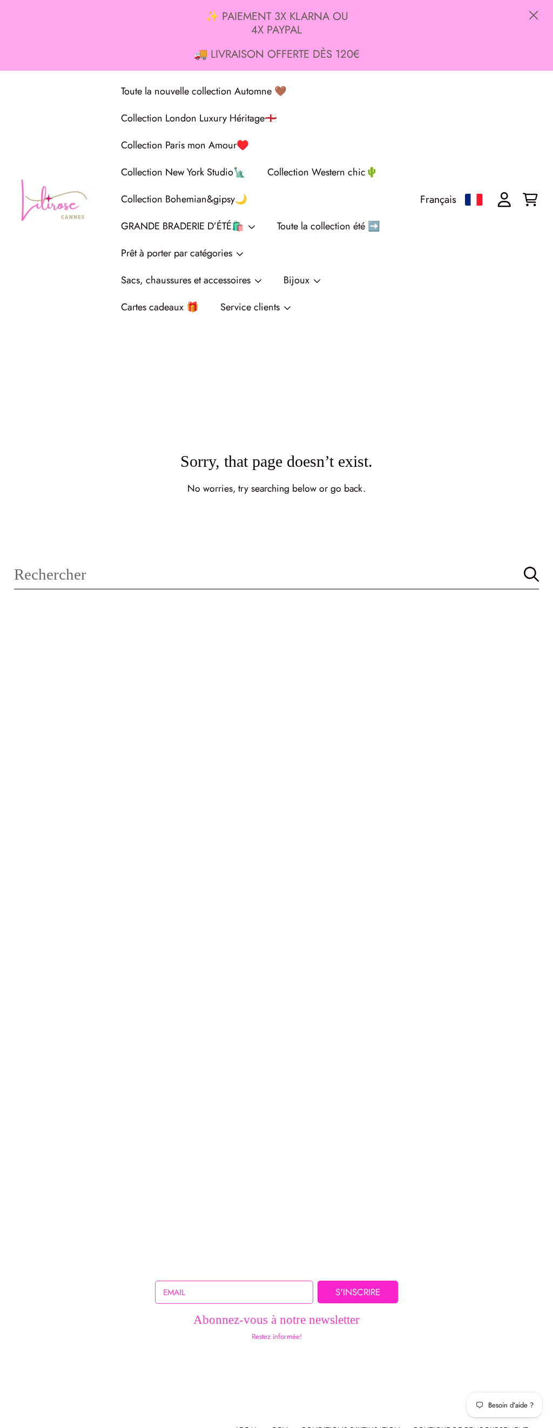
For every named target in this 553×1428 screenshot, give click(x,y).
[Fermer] (533, 15)
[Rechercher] (531, 574)
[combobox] (276, 574)
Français (438, 199)
